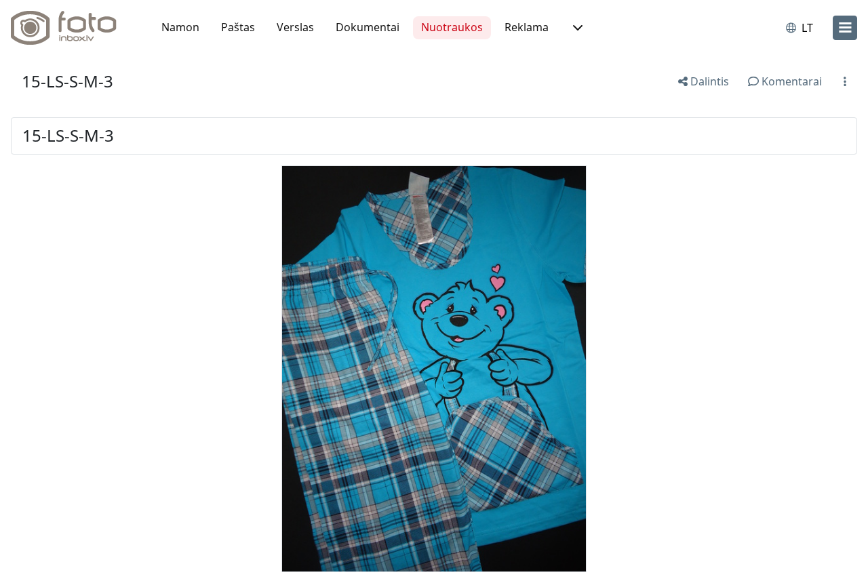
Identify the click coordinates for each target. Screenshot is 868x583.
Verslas (295, 27)
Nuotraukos (452, 27)
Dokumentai (367, 27)
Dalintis (708, 81)
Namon (180, 27)
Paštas (238, 27)
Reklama (527, 27)
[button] (576, 27)
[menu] (845, 28)
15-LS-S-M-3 (67, 81)
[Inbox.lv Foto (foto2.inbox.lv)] (71, 28)
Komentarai (790, 81)
